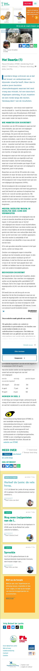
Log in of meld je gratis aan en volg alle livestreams (32, 12)
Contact (5, 653)
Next (36, 17)
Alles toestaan (19, 351)
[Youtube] (8, 627)
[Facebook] (4, 627)
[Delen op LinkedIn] (28, 46)
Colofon (5, 655)
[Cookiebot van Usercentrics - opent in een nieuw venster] (28, 311)
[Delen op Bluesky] (24, 46)
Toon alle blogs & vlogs (11, 31)
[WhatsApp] (21, 627)
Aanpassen (18, 358)
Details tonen (28, 345)
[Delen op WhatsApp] (35, 46)
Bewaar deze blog (27, 67)
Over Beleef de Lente (10, 646)
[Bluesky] (13, 627)
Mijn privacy (7, 648)
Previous (2, 17)
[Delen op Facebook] (20, 46)
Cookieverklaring (8, 650)
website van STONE (11, 442)
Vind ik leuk (12, 67)
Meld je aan (10, 598)
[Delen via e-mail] (31, 46)
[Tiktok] (17, 627)
